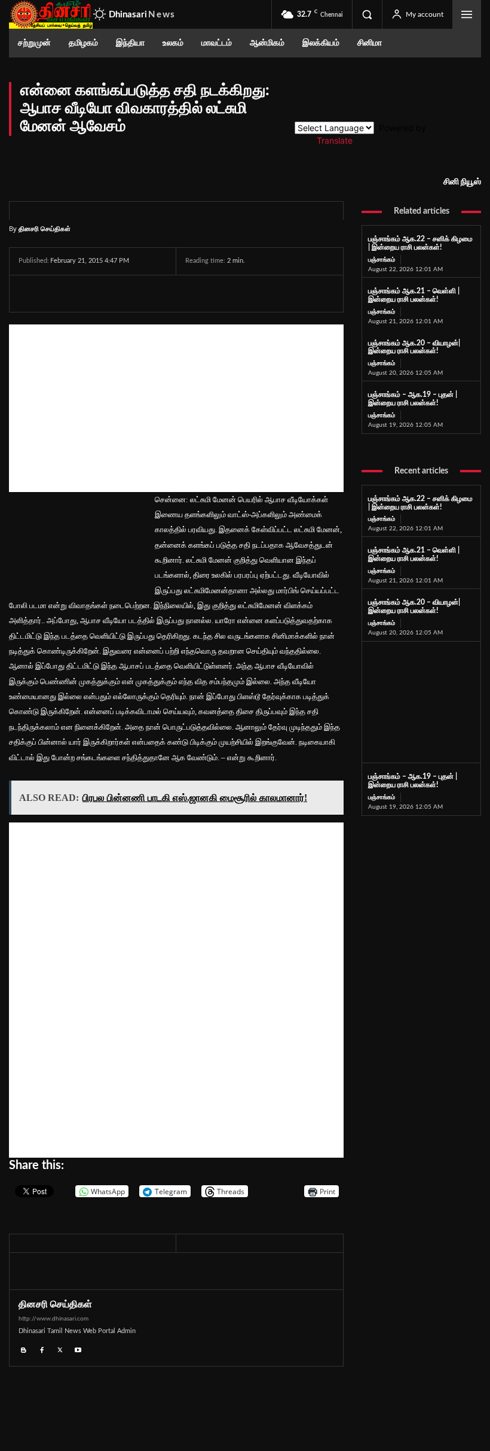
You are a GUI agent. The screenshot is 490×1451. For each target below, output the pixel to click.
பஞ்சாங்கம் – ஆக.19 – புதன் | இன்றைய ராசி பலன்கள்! (412, 398)
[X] (58, 293)
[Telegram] (113, 293)
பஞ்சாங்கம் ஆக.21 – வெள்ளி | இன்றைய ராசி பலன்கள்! (414, 554)
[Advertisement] (176, 408)
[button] (367, 14)
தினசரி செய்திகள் (45, 228)
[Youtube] (79, 1348)
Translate (335, 140)
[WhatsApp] (85, 293)
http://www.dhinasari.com (53, 1319)
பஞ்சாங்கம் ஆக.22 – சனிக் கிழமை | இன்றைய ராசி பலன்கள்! (420, 243)
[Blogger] (24, 1348)
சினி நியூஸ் (462, 182)
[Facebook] (30, 293)
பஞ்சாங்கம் (381, 260)
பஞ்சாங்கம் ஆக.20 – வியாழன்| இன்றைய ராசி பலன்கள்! (414, 347)
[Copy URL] (170, 293)
